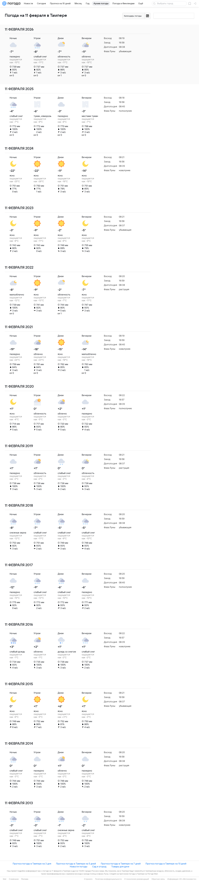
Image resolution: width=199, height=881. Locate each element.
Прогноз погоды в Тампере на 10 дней (166, 863)
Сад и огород (99, 866)
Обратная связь (158, 879)
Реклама (24, 879)
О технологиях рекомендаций (136, 879)
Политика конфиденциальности (108, 879)
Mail (4, 879)
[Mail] (4, 3)
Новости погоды (78, 866)
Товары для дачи (120, 866)
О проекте (88, 879)
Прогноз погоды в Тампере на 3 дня (32, 863)
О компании (14, 879)
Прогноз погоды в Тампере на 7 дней (121, 863)
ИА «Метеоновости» (187, 879)
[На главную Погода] (13, 3)
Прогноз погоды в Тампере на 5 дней (76, 863)
